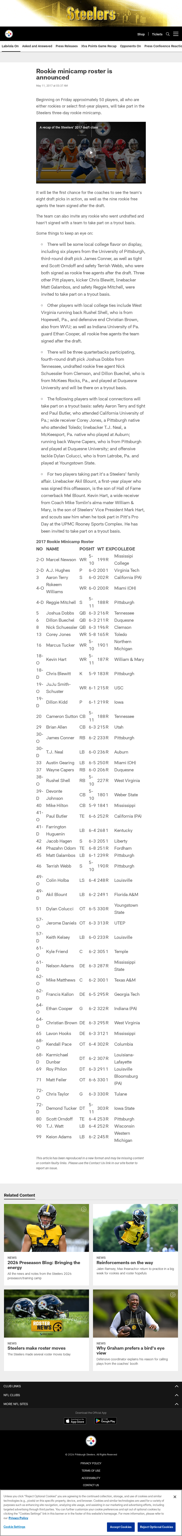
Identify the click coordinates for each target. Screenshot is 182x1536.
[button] (91, 152)
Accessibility (91, 1477)
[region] (91, 1513)
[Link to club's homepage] (9, 32)
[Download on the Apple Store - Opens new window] (75, 1421)
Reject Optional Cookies (156, 1527)
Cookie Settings (14, 1526)
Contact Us (91, 1485)
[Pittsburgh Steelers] (91, 1441)
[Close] (175, 1497)
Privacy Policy (91, 1463)
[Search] (168, 34)
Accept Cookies (121, 1527)
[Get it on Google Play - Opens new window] (105, 1423)
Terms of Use (91, 1470)
